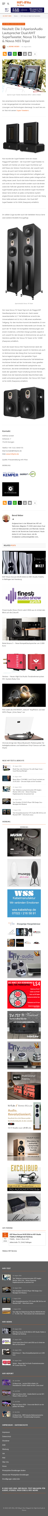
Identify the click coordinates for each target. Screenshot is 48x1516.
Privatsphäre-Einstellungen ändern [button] (14, 1470)
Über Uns (5, 1462)
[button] (5, 54)
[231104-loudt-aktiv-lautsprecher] (24, 886)
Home (4, 1466)
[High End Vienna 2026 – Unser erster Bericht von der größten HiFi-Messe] (6, 1403)
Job (3, 1453)
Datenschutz (6, 1436)
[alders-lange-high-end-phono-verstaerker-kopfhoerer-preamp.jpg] (24, 856)
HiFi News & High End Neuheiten (13, 24)
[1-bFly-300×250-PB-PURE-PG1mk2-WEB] (24, 977)
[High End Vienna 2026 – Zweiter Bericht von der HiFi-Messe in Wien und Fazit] (6, 1393)
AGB (3, 1445)
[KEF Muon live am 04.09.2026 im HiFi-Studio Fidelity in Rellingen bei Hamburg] (24, 562)
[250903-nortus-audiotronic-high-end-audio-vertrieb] (24, 947)
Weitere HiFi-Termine (9, 1251)
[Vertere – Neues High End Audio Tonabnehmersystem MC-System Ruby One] (24, 662)
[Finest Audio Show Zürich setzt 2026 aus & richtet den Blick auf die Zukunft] (24, 595)
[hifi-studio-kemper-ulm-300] (10, 480)
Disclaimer (5, 1441)
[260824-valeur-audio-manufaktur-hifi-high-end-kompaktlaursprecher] (24, 1160)
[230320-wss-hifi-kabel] (24, 917)
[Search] (8, 3)
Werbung (5, 1449)
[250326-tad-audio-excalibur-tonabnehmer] (24, 1190)
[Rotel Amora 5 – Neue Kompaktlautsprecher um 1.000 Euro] (24, 628)
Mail (3, 1458)
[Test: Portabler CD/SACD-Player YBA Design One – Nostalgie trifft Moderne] (6, 801)
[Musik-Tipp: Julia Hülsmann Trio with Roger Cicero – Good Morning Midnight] (6, 768)
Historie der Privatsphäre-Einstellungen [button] (15, 1475)
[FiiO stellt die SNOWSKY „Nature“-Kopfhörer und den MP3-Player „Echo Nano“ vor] (24, 695)
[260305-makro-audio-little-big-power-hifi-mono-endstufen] (24, 1221)
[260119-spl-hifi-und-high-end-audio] (24, 1099)
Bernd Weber (14, 46)
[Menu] (3, 3)
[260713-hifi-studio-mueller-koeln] (24, 1130)
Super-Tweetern (23, 110)
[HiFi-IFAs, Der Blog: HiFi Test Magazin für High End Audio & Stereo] (24, 3)
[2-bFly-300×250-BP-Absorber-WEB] (24, 1069)
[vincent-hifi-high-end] (24, 1038)
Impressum (6, 1432)
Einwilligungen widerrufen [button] (11, 1479)
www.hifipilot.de (12, 454)
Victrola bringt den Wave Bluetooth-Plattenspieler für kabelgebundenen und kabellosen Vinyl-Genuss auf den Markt (23, 745)
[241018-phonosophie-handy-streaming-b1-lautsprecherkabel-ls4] (24, 1008)
